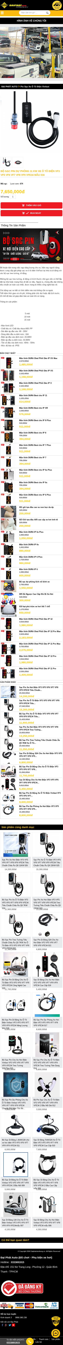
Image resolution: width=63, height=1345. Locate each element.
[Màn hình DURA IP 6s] (8, 549)
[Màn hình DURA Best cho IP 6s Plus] (8, 474)
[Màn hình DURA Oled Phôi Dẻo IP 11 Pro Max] (8, 648)
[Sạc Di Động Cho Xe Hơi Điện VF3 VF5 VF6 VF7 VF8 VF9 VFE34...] (8, 784)
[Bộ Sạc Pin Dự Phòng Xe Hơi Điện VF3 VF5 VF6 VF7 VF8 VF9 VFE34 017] (47, 1004)
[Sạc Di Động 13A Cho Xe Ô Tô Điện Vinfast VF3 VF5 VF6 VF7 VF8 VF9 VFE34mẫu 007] (15, 1204)
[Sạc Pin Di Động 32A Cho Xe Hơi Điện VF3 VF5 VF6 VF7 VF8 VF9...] (8, 758)
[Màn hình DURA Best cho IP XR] (8, 412)
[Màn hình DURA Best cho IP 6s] (8, 487)
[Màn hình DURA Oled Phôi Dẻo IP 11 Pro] (8, 673)
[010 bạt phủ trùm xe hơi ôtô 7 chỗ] (8, 611)
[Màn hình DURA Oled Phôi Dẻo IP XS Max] (8, 362)
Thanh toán (43, 1339)
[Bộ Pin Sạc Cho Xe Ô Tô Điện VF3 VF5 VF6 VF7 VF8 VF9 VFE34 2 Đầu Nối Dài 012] (47, 1084)
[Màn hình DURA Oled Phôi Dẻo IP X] (8, 387)
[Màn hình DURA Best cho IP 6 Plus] (8, 499)
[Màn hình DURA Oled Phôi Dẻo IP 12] (8, 623)
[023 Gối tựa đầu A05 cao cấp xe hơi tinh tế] (8, 524)
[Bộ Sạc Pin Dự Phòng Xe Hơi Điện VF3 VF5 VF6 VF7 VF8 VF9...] (8, 810)
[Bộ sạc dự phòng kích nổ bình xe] (8, 586)
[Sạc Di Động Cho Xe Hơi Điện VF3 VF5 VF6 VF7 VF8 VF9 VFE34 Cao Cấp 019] (47, 964)
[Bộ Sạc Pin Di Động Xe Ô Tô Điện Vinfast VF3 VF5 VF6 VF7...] (8, 797)
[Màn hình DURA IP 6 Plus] (8, 561)
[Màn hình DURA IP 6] (8, 573)
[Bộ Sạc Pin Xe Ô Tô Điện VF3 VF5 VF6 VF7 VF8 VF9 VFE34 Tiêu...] (8, 718)
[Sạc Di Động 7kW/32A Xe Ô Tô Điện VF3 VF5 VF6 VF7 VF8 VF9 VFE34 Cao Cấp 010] (47, 1124)
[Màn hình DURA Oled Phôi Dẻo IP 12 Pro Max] (8, 636)
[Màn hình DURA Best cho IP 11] (8, 400)
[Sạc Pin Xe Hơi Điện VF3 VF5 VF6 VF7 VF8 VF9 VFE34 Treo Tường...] (8, 731)
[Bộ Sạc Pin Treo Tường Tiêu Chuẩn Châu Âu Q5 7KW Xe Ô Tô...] (8, 744)
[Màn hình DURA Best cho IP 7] (8, 462)
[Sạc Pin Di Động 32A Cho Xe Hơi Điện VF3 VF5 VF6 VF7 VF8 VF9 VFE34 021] (47, 924)
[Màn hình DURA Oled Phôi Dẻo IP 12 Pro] (8, 660)
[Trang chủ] (18, 5)
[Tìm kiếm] (47, 13)
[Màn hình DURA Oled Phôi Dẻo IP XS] (8, 375)
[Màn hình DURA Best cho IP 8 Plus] (8, 425)
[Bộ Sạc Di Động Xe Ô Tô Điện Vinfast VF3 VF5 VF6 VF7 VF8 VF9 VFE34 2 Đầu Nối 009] (15, 1164)
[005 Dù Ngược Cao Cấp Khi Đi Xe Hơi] (8, 598)
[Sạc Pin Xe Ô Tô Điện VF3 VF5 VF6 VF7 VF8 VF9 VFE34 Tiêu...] (8, 705)
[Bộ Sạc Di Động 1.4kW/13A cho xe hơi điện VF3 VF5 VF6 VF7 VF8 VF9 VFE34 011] (15, 1124)
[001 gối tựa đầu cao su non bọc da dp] (8, 511)
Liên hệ (38, 1342)
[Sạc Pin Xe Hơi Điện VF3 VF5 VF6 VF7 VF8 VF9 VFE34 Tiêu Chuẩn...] (8, 691)
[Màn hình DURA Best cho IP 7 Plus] (8, 449)
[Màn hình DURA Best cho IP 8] (8, 437)
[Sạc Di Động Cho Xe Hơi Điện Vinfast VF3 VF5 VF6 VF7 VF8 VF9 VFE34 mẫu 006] (47, 1204)
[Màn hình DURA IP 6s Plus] (8, 536)
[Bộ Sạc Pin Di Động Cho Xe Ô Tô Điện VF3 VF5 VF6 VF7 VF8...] (8, 771)
